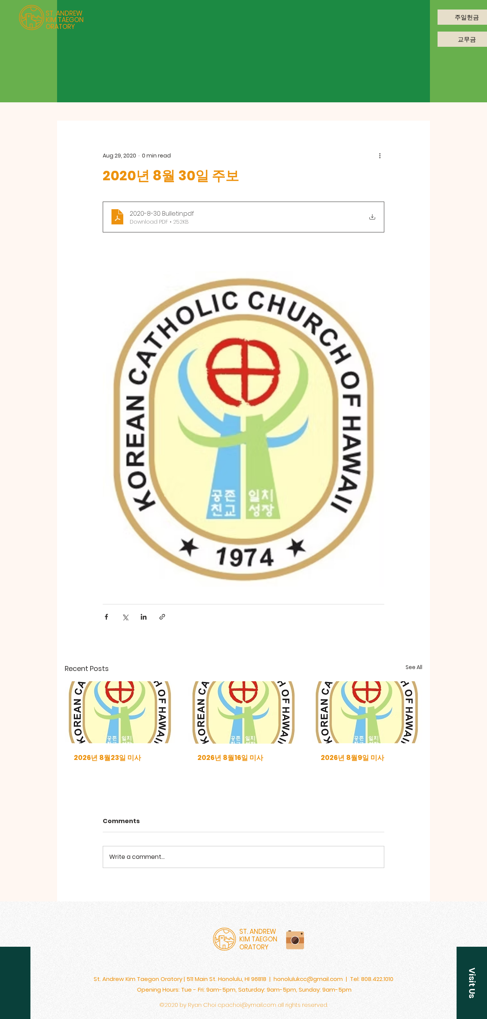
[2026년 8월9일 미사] (367, 712)
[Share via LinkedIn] (143, 616)
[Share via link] (162, 616)
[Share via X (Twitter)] (125, 616)
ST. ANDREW (64, 13)
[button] (472, 983)
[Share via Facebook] (106, 616)
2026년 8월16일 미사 (230, 757)
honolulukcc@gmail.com (308, 979)
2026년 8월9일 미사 (352, 757)
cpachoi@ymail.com (247, 1005)
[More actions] (379, 155)
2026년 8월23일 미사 (107, 757)
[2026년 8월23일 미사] (120, 712)
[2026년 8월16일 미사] (243, 712)
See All (414, 667)
